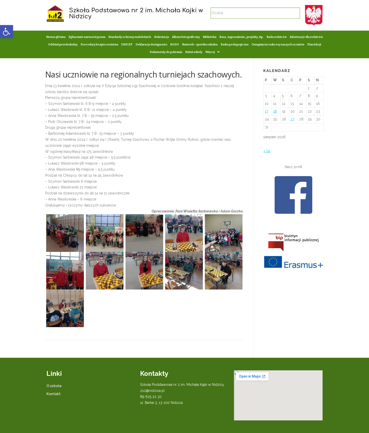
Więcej (210, 52)
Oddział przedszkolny (63, 44)
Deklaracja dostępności (151, 44)
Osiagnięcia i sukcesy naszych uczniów (278, 44)
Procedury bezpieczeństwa (99, 44)
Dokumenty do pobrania (166, 52)
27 (292, 119)
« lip (266, 151)
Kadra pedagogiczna (235, 44)
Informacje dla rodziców (306, 37)
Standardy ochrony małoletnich (129, 37)
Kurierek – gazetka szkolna (200, 44)
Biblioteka (209, 37)
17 (266, 111)
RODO (174, 44)
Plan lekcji (314, 44)
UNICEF (127, 44)
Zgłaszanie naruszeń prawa (87, 37)
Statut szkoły (193, 52)
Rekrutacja (161, 37)
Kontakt (53, 394)
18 (275, 111)
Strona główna (56, 37)
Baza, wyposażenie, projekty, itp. (241, 37)
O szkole (54, 386)
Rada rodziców (277, 37)
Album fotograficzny (186, 37)
